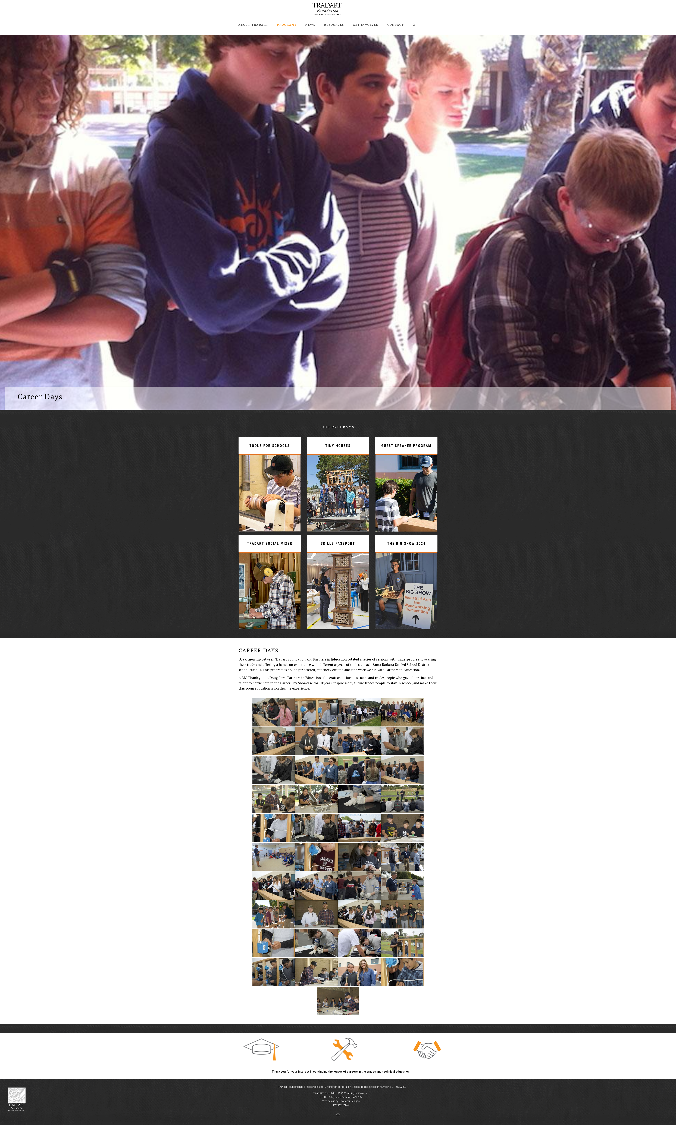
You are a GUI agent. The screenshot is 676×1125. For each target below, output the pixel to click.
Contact (395, 25)
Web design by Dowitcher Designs (341, 1101)
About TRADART (253, 25)
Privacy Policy (341, 1105)
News (310, 25)
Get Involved (365, 25)
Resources (334, 25)
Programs (286, 25)
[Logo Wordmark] (327, 9)
